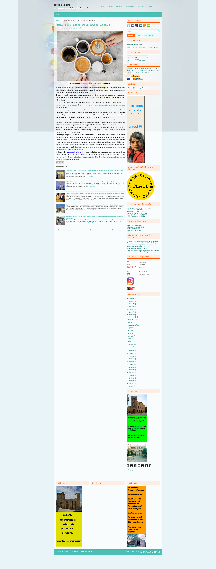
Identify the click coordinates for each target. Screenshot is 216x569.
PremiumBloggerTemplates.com (150, 552)
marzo (130, 341)
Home (58, 20)
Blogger (89, 551)
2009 (130, 378)
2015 (130, 361)
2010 (130, 375)
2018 (130, 353)
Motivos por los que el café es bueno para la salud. (83, 25)
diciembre (131, 317)
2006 (130, 386)
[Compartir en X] (61, 162)
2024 (130, 304)
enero (130, 347)
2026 (130, 298)
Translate (142, 60)
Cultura (150, 6)
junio (130, 333)
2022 (130, 309)
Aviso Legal (132, 470)
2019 (130, 350)
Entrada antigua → (118, 230)
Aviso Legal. (141, 6)
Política (110, 6)
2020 (130, 315)
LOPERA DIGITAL (62, 5)
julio (129, 330)
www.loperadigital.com (65, 28)
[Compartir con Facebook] (63, 162)
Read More (91, 176)
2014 (130, 364)
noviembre (132, 319)
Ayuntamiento (130, 6)
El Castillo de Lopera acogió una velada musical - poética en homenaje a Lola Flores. (91, 182)
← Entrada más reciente (64, 230)
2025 (130, 301)
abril (130, 339)
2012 (130, 370)
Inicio (102, 6)
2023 (130, 306)
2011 (130, 372)
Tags (138, 35)
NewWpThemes (137, 551)
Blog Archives (149, 35)
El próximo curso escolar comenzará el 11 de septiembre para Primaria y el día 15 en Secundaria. (95, 205)
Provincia (119, 6)
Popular (130, 35)
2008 (130, 381)
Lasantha (157, 551)
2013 (130, 367)
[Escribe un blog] (59, 162)
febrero (131, 344)
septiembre (132, 325)
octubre (131, 322)
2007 (130, 383)
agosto (130, 328)
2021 (130, 312)
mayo (130, 336)
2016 (130, 359)
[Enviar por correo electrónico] (57, 162)
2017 (130, 356)
